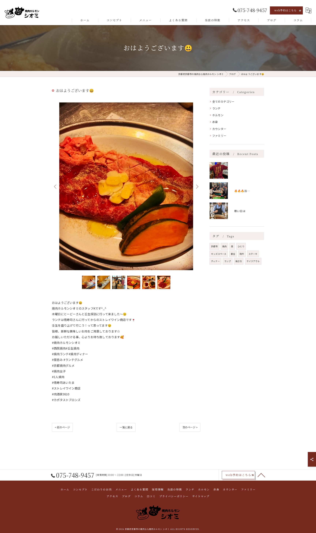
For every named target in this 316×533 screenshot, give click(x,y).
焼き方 (238, 261)
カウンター (219, 129)
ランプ (227, 261)
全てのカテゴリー (223, 101)
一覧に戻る (126, 427)
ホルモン (217, 115)
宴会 (233, 253)
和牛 (242, 253)
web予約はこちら (285, 10)
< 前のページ (62, 427)
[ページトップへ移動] (261, 475)
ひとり (241, 246)
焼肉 (224, 246)
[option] (126, 186)
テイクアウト (253, 261)
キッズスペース (218, 253)
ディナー (215, 261)
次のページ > (190, 427)
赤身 (215, 122)
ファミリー (219, 135)
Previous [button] (55, 186)
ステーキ (253, 253)
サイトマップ (200, 496)
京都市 (214, 246)
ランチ (216, 108)
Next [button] (196, 186)
